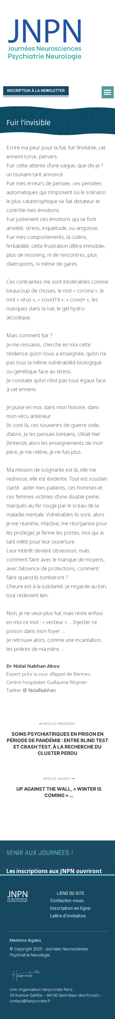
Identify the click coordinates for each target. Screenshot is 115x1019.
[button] (108, 92)
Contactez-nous (67, 900)
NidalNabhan (41, 690)
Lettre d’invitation (68, 915)
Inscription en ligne (70, 908)
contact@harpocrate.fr (30, 1001)
